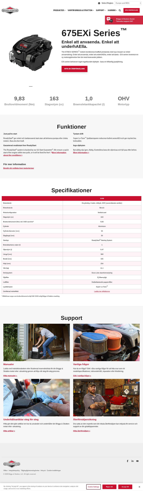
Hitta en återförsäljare (74, 69)
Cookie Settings (93, 487)
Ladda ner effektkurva (102, 291)
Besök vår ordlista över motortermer (18, 168)
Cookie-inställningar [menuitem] (54, 470)
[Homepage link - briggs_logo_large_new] (11, 467)
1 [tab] (30, 87)
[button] (128, 461)
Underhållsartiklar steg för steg (21, 419)
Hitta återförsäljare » (81, 431)
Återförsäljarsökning (84, 419)
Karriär (112, 10)
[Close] (139, 486)
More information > (81, 153)
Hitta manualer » (10, 376)
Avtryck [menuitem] (43, 470)
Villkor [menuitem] (5, 470)
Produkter (58, 10)
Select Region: (107, 3)
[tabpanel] (30, 55)
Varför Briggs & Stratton (80, 10)
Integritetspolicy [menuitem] (14, 470)
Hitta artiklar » (9, 431)
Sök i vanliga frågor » (82, 376)
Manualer (8, 364)
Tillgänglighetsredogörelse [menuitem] (30, 470)
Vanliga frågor (81, 364)
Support (100, 10)
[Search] (119, 10)
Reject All (109, 487)
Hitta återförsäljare (131, 10)
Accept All (125, 487)
